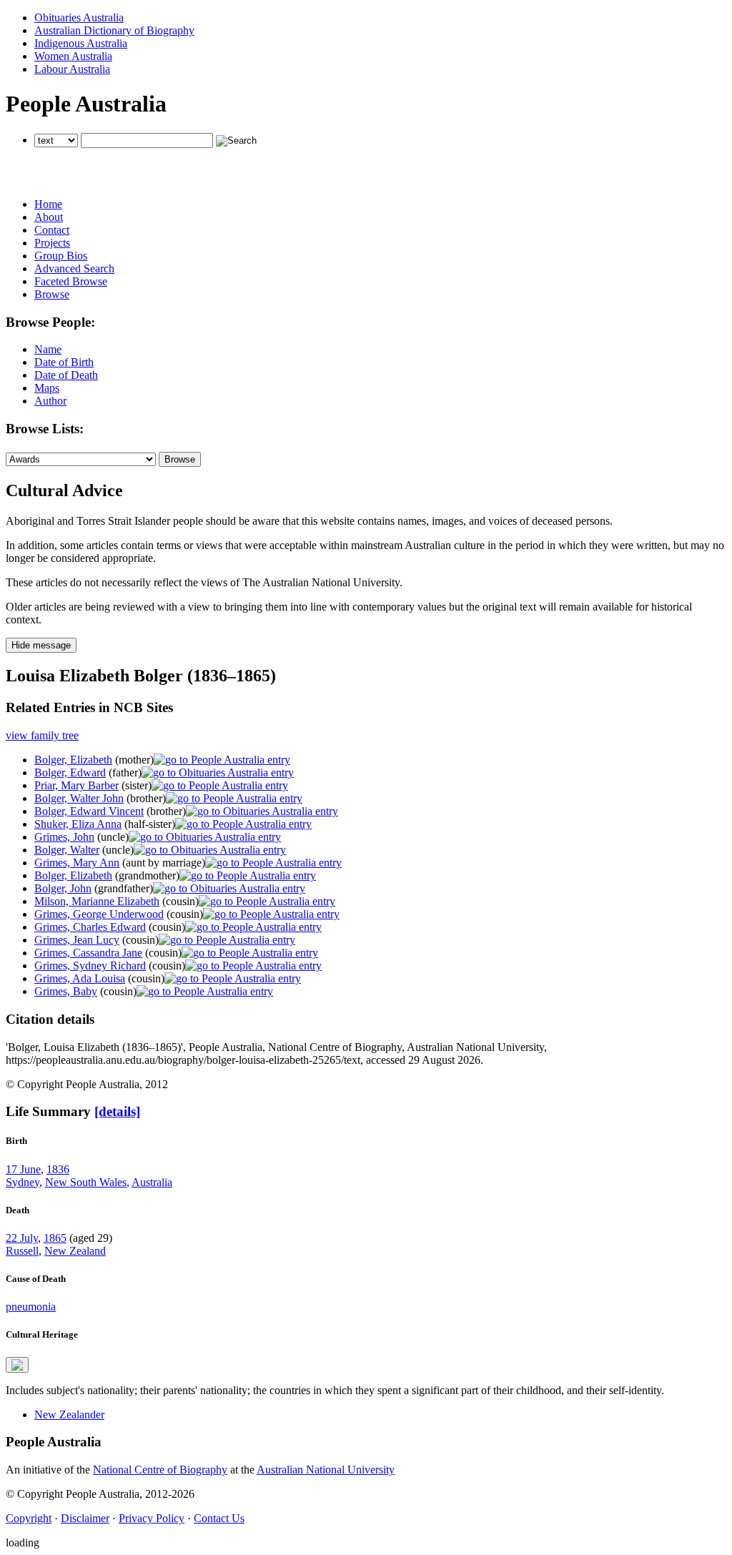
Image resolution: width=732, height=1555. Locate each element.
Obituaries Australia (79, 17)
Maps (46, 388)
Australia (152, 1182)
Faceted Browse (70, 281)
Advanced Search (74, 268)
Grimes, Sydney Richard (90, 965)
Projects (52, 243)
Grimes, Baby (65, 991)
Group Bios (60, 256)
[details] (117, 1111)
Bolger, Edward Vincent (89, 811)
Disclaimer (85, 1518)
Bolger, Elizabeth (73, 760)
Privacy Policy (151, 1518)
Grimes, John (64, 837)
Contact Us (219, 1518)
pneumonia (31, 1306)
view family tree (42, 735)
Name (47, 349)
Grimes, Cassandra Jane (88, 953)
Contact (51, 230)
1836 (57, 1169)
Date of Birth (64, 362)
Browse (51, 294)
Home (48, 204)
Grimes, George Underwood (99, 914)
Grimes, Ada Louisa (79, 978)
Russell (22, 1251)
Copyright (28, 1518)
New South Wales (86, 1182)
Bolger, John (63, 888)
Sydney (22, 1182)
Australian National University (326, 1469)
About (48, 217)
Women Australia (73, 56)
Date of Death (66, 375)
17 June (23, 1169)
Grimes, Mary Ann (76, 863)
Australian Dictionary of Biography (114, 30)
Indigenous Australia (80, 43)
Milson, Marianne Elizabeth (96, 901)
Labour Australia (72, 69)
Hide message (41, 645)
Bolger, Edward (70, 772)
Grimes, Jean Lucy (76, 940)
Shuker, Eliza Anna (78, 824)
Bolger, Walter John (79, 798)
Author (50, 401)
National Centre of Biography (160, 1469)
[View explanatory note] (17, 1365)
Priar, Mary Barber (76, 785)
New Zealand (75, 1251)
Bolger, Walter (66, 850)
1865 (55, 1238)
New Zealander (69, 1414)
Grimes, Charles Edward (90, 927)
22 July (22, 1238)
